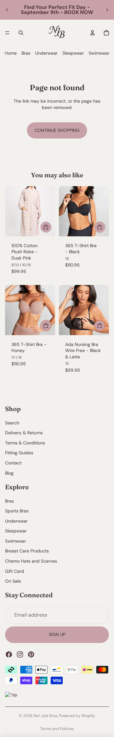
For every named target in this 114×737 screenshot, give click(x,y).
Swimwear (99, 53)
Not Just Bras (45, 715)
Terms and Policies (57, 728)
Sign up (57, 635)
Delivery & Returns (24, 433)
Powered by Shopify (77, 715)
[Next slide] (107, 10)
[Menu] (7, 32)
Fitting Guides (19, 453)
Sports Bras (16, 511)
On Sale (13, 581)
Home (11, 53)
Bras (26, 53)
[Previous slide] (7, 10)
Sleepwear (73, 53)
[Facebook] (9, 654)
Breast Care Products (27, 551)
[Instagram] (20, 654)
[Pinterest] (31, 654)
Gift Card (14, 571)
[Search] (21, 33)
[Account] (92, 33)
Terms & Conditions (25, 443)
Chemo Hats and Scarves (31, 561)
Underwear (46, 53)
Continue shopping (57, 130)
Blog (9, 473)
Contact (13, 463)
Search (12, 423)
